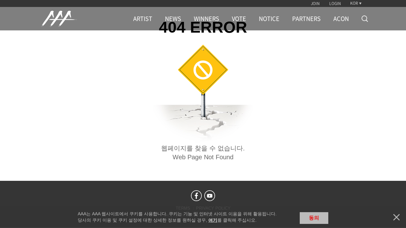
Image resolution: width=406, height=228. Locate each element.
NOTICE (269, 19)
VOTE (239, 19)
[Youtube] (209, 195)
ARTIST (142, 19)
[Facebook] (196, 195)
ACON (341, 19)
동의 (314, 217)
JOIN (315, 3)
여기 (212, 220)
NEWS (173, 19)
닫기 (396, 217)
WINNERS (206, 19)
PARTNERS (306, 19)
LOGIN (335, 3)
